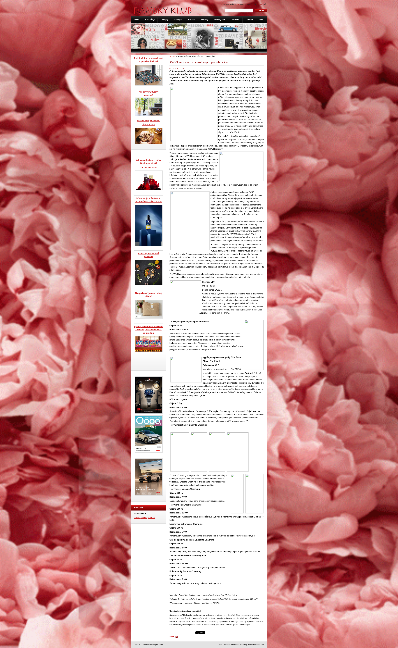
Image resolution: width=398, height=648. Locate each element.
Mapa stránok (245, 4)
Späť (171, 637)
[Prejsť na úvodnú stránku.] (163, 12)
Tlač (264, 4)
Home (172, 56)
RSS (256, 4)
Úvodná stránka (229, 4)
